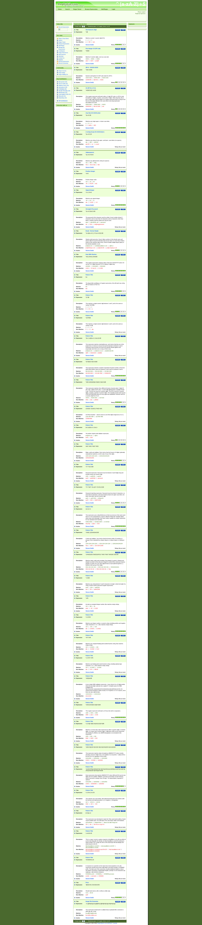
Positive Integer (90, 171)
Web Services (62, 54)
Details (117, 29)
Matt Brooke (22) (63, 92)
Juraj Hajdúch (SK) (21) (65, 94)
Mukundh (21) (62, 96)
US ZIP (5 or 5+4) (91, 88)
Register (61, 59)
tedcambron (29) (63, 87)
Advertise (61, 56)
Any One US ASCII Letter (93, 113)
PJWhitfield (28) (63, 89)
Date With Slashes (91, 254)
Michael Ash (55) (63, 81)
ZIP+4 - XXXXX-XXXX (92, 67)
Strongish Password (92, 209)
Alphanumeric (90, 152)
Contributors (62, 51)
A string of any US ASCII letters (95, 132)
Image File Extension (92, 901)
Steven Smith (90, 45)
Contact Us (61, 58)
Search (67, 9)
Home (60, 9)
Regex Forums (62, 70)
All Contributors (63, 100)
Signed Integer (90, 190)
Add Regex (104, 9)
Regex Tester (77, 9)
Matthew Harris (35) (64, 85)
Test (123, 29)
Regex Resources (63, 52)
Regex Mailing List (63, 74)
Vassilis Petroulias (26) (64, 90)
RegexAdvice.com (102, 923)
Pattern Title (89, 275)
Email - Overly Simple (92, 231)
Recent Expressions (64, 27)
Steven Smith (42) (63, 83)
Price (87, 882)
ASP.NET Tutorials (112, 923)
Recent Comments (63, 63)
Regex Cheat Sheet (64, 38)
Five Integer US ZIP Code (93, 48)
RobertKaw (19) (63, 97)
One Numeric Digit (91, 30)
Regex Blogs (62, 72)
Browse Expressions (91, 9)
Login (113, 9)
